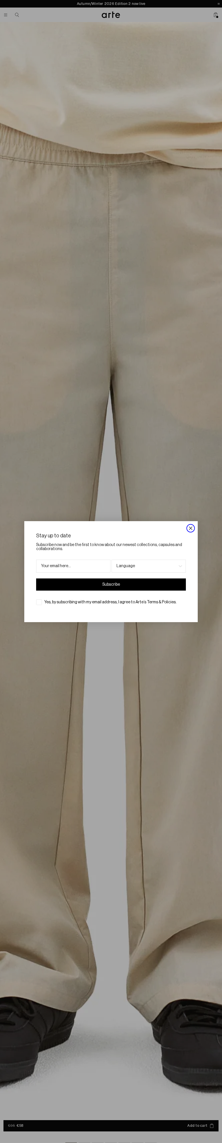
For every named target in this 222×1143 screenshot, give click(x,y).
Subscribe (111, 584)
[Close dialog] (190, 528)
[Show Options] (180, 566)
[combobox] (146, 566)
